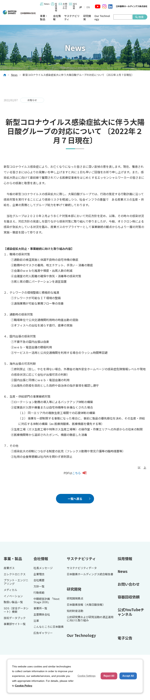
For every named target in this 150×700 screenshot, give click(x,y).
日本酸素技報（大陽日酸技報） (86, 604)
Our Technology (102, 17)
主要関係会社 (41, 614)
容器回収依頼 (129, 597)
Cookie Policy (23, 685)
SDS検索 (75, 6)
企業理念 (38, 574)
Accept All (128, 675)
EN (88, 7)
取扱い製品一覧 (13, 602)
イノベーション (13, 596)
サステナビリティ (72, 17)
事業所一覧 (40, 608)
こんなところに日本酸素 (48, 627)
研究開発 (87, 17)
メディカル (10, 590)
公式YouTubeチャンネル (131, 611)
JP (80, 7)
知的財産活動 (75, 611)
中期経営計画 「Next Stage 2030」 (46, 600)
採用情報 (56, 7)
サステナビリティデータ (82, 568)
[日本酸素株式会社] (19, 12)
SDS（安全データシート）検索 (16, 610)
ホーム (5, 75)
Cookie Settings (86, 675)
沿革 (36, 620)
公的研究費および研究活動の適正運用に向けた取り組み (90, 618)
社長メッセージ (43, 568)
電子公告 (125, 638)
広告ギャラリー (43, 633)
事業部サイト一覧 (15, 624)
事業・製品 (44, 17)
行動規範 (38, 592)
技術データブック (15, 618)
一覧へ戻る (75, 498)
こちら (76, 473)
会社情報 (57, 17)
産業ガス (9, 568)
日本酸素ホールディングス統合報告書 (90, 574)
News (46, 4)
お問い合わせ (65, 6)
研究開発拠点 (75, 598)
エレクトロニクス (15, 574)
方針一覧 (38, 586)
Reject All (109, 675)
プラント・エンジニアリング (16, 582)
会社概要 (38, 580)
